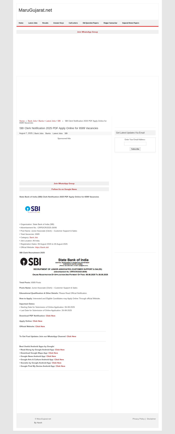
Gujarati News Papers (130, 23)
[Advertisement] (87, 55)
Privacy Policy (139, 419)
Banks (41, 121)
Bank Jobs (32, 121)
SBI (59, 121)
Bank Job (34, 237)
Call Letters (73, 23)
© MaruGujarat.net (43, 419)
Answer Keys (58, 23)
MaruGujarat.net (35, 10)
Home (21, 23)
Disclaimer (151, 419)
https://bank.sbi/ (42, 247)
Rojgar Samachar (110, 23)
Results (45, 23)
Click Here (50, 316)
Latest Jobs (32, 23)
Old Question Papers (91, 23)
